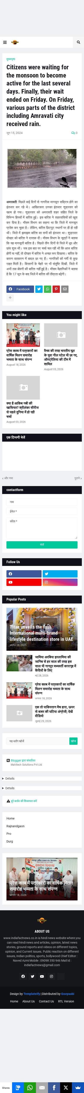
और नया (8, 478)
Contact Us (46, 1001)
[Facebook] (54, 1087)
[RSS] (61, 976)
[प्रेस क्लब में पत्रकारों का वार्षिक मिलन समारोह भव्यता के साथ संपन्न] (23, 335)
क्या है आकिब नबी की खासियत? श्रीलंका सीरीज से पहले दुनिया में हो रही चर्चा (22, 410)
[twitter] (60, 574)
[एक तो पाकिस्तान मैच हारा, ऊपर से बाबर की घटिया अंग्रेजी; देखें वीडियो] (19, 713)
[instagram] (60, 582)
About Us (28, 1001)
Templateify (31, 994)
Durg (9, 841)
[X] (66, 1087)
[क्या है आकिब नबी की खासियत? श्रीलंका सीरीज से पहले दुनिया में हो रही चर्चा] (23, 388)
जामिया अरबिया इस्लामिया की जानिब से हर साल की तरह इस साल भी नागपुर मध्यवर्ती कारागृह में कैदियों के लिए (55, 663)
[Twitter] (39, 289)
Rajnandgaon (15, 826)
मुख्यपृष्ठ (10, 59)
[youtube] (24, 582)
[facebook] (24, 574)
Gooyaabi (67, 994)
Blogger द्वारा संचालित (23, 760)
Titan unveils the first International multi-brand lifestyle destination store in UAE (41, 633)
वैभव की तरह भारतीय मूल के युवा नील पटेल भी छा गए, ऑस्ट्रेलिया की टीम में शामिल (61, 357)
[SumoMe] (78, 1087)
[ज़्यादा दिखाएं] (10, 297)
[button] (5, 42)
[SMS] (18, 1087)
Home (10, 818)
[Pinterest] (56, 289)
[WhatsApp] (47, 289)
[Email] (64, 289)
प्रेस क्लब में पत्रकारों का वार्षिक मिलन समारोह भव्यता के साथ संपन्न (21, 355)
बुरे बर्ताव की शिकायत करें (24, 801)
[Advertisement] (42, 18)
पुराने (77, 478)
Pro (8, 833)
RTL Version (66, 1001)
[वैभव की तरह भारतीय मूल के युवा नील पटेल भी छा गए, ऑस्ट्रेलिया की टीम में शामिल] (61, 335)
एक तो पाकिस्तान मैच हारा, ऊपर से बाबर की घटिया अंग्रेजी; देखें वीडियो (55, 711)
